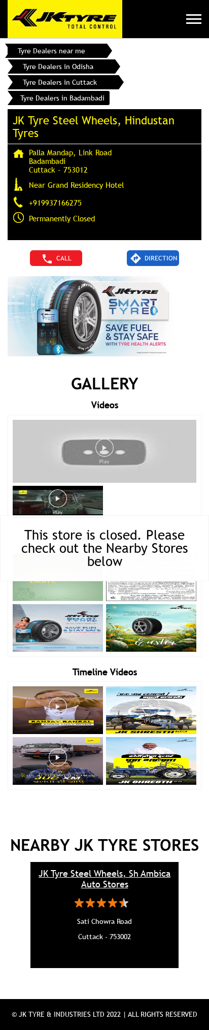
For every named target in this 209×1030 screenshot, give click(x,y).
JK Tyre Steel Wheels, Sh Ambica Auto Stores (104, 879)
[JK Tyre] (65, 19)
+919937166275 (55, 202)
